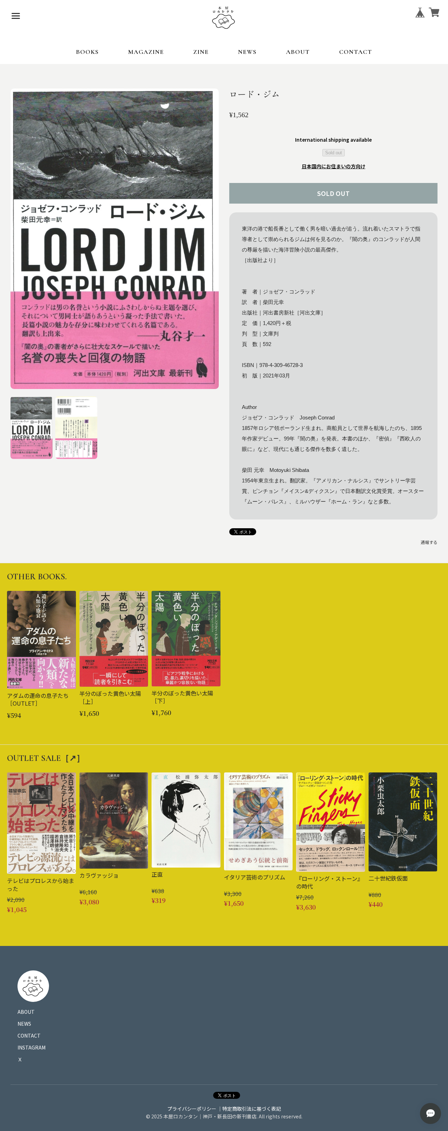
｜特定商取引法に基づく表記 (249, 1108)
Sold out (333, 152)
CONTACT (355, 52)
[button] (31, 427)
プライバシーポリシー (191, 1108)
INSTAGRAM (32, 1047)
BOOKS (87, 52)
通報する (429, 542)
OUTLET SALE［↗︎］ (46, 758)
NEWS (247, 52)
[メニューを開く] (15, 15)
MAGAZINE (146, 52)
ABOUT (298, 52)
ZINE (201, 52)
